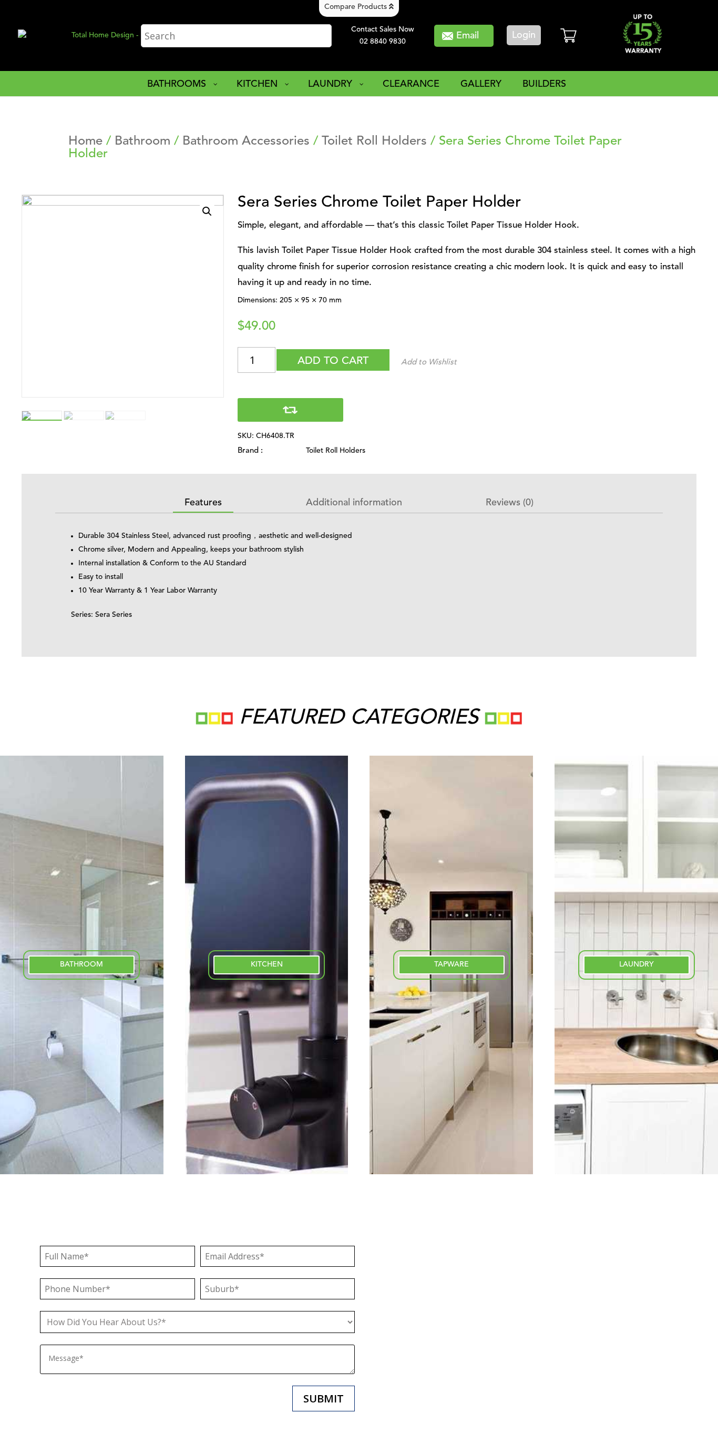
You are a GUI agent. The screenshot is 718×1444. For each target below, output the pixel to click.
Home (85, 141)
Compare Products (356, 7)
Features (203, 502)
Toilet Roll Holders (374, 141)
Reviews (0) (510, 502)
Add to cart (333, 361)
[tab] (203, 503)
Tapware (451, 964)
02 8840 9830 (383, 41)
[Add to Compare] (290, 410)
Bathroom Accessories (246, 141)
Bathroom (142, 141)
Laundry (636, 964)
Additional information (354, 502)
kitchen (267, 964)
